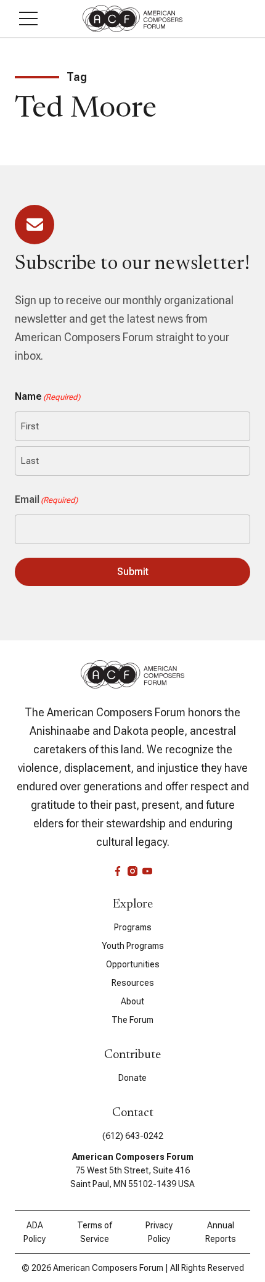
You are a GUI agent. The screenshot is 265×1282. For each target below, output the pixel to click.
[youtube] (147, 871)
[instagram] (132, 871)
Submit (133, 571)
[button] (28, 18)
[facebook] (118, 871)
